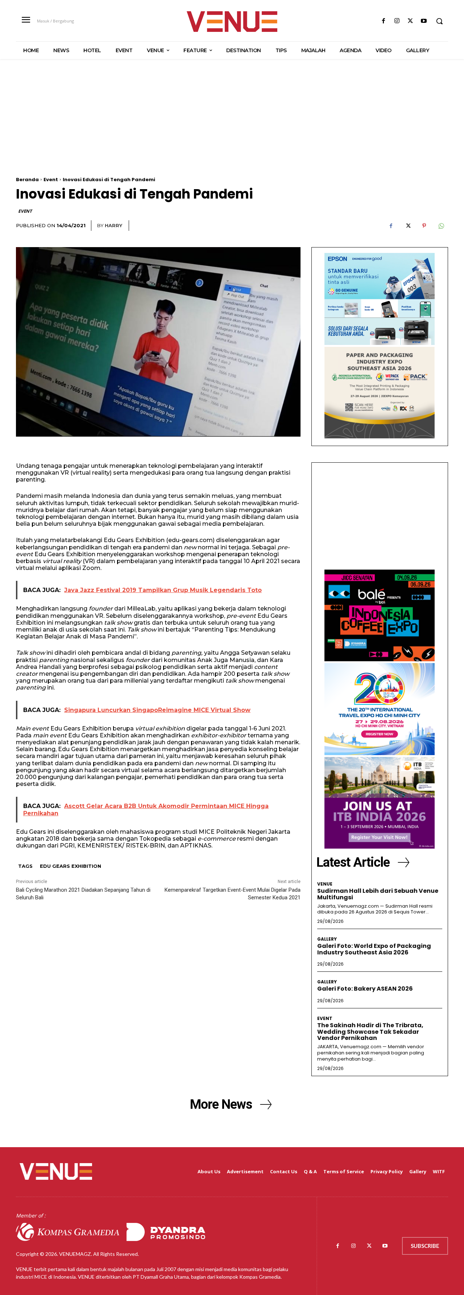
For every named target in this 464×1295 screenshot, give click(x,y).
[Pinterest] (424, 225)
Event (51, 179)
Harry (113, 225)
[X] (410, 21)
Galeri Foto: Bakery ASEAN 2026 (365, 988)
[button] (439, 21)
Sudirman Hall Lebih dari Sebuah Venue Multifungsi (377, 894)
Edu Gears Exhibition (70, 866)
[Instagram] (397, 21)
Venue (324, 884)
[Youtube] (424, 21)
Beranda (27, 179)
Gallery (327, 939)
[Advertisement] (232, 126)
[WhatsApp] (441, 225)
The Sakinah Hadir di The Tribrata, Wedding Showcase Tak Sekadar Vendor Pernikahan (370, 1031)
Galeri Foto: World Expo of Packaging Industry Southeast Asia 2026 (374, 949)
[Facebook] (383, 21)
